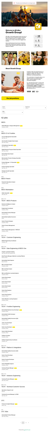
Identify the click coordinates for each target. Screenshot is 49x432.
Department (27, 106)
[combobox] (25, 108)
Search (3, 106)
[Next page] (28, 422)
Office (3, 111)
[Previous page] (20, 422)
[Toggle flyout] (45, 108)
